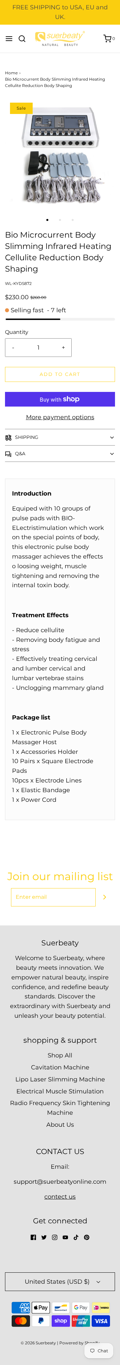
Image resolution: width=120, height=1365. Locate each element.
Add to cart (60, 374)
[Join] (105, 897)
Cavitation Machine (60, 1067)
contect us (60, 1196)
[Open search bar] (24, 39)
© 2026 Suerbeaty (38, 1342)
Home (11, 72)
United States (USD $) (58, 1281)
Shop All (60, 1055)
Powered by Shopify (79, 1342)
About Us (60, 1124)
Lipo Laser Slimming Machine (60, 1079)
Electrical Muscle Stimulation (60, 1091)
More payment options (60, 417)
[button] (60, 154)
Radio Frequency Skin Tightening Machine (60, 1107)
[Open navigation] (9, 39)
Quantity (16, 332)
